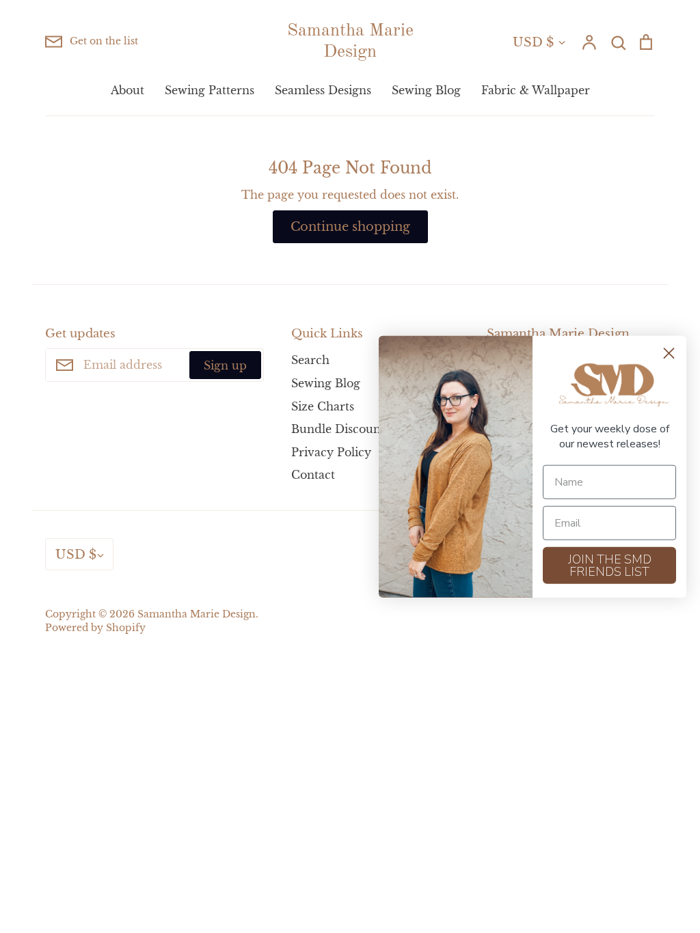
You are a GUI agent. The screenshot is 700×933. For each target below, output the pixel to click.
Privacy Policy (331, 452)
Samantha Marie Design (350, 41)
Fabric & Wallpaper (535, 90)
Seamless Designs (323, 90)
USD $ (533, 42)
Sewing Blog (426, 90)
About (127, 90)
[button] (609, 385)
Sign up (225, 365)
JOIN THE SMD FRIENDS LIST (609, 565)
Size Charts (322, 406)
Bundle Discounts (340, 429)
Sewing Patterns (209, 90)
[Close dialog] (669, 353)
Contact (313, 475)
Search (310, 360)
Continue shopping (350, 226)
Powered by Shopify (95, 628)
